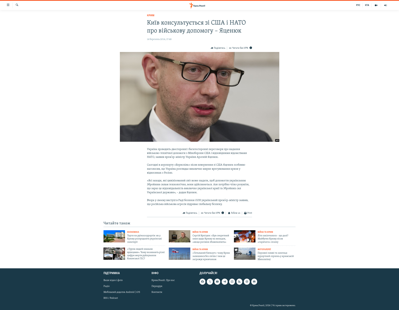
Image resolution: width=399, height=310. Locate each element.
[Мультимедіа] (376, 5)
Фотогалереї (264, 249)
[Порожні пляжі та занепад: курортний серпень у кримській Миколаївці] (244, 254)
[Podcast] (247, 282)
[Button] (218, 48)
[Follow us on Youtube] (217, 282)
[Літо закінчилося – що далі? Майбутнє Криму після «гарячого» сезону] (244, 236)
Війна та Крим (200, 232)
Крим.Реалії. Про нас (163, 280)
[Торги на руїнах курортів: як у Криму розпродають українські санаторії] (114, 236)
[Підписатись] (254, 282)
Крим (150, 15)
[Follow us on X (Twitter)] (210, 282)
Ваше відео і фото (113, 280)
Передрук (156, 286)
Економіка (133, 232)
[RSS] (239, 282)
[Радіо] (385, 5)
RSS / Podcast (110, 298)
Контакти (156, 292)
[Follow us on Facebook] (202, 282)
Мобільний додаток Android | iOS (121, 292)
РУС (358, 5)
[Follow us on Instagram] (232, 282)
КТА (367, 5)
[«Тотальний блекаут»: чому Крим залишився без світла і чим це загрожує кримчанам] (179, 254)
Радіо (106, 286)
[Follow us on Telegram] (225, 282)
